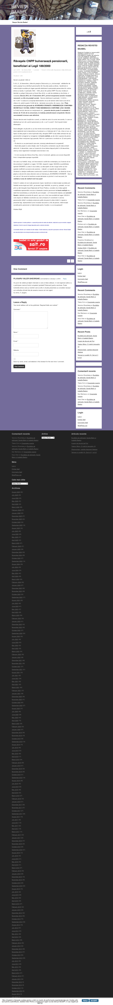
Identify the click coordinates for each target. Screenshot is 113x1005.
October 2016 (16, 847)
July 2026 (15, 495)
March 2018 (15, 796)
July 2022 (15, 639)
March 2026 (15, 507)
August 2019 (16, 745)
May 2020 (15, 717)
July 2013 (15, 961)
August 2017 (16, 817)
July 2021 (15, 675)
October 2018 (16, 775)
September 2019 (17, 742)
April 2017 (15, 829)
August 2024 (16, 564)
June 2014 (15, 931)
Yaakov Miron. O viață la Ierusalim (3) (83, 446)
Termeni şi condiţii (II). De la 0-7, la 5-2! (84, 452)
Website (16, 350)
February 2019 (16, 763)
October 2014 (16, 919)
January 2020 (16, 729)
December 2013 (17, 949)
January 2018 (16, 802)
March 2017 (15, 832)
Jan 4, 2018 (16, 70)
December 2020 (17, 696)
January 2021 (16, 693)
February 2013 (16, 976)
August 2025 (16, 528)
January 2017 (16, 838)
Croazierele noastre (93, 200)
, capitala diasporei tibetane (84, 449)
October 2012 (16, 988)
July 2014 (15, 928)
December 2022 (17, 624)
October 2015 (16, 883)
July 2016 (15, 856)
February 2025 (16, 546)
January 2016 (16, 874)
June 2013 (15, 964)
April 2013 (15, 970)
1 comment (36, 70)
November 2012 (17, 985)
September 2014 (17, 922)
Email (15, 341)
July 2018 (15, 784)
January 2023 (16, 621)
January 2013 (16, 979)
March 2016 (15, 868)
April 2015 (15, 901)
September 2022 (17, 633)
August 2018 (16, 781)
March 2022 (15, 651)
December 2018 (17, 769)
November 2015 (17, 880)
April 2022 (15, 648)
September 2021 (17, 669)
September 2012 (17, 991)
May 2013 (15, 967)
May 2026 (15, 501)
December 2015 (17, 877)
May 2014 (15, 934)
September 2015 (17, 886)
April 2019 (15, 756)
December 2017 (17, 805)
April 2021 (15, 684)
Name (15, 332)
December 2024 (17, 552)
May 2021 (15, 681)
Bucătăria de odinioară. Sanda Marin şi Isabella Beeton (88, 194)
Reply (65, 279)
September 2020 (17, 705)
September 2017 (17, 814)
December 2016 (17, 841)
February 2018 (16, 799)
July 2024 (15, 567)
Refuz (85, 1000)
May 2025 (15, 537)
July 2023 (15, 603)
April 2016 (15, 865)
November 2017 (17, 808)
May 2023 (15, 609)
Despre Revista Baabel (20, 22)
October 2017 (16, 811)
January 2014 (16, 946)
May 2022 (15, 645)
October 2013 (16, 955)
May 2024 (15, 573)
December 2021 (17, 660)
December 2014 (17, 913)
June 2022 (15, 642)
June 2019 (15, 750)
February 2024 (16, 582)
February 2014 (16, 943)
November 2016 (17, 844)
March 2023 (15, 615)
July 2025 (15, 531)
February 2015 (16, 907)
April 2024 (15, 576)
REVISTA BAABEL (19, 9)
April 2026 (15, 504)
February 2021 (16, 690)
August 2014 (16, 925)
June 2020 (15, 714)
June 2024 (15, 570)
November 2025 (17, 519)
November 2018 (17, 772)
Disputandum (57, 70)
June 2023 (15, 606)
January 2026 (16, 513)
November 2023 (17, 591)
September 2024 (17, 561)
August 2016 (16, 853)
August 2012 (16, 994)
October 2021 (16, 666)
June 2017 (15, 823)
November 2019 (17, 735)
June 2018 (15, 787)
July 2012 (15, 997)
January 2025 (16, 549)
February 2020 (16, 726)
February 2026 (16, 510)
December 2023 (17, 588)
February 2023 (16, 618)
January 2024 (16, 585)
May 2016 (15, 862)
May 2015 (15, 898)
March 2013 (15, 973)
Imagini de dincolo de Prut (86, 341)
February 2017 (16, 835)
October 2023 (16, 594)
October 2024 (16, 558)
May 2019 (15, 753)
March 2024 (15, 579)
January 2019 (16, 766)
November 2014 (17, 916)
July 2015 (15, 892)
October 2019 (16, 739)
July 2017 (15, 820)
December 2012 (17, 982)
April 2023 (15, 612)
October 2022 (16, 630)
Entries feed (81, 276)
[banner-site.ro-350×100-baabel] (31, 245)
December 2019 (17, 732)
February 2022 (16, 654)
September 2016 (17, 850)
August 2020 (16, 708)
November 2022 (17, 627)
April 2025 (15, 540)
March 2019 (15, 759)
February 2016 (16, 871)
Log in (80, 273)
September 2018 (17, 778)
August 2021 (16, 672)
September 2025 (17, 525)
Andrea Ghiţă (27, 70)
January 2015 (16, 910)
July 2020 (15, 711)
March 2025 (15, 543)
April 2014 (15, 937)
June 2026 (15, 498)
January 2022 (16, 657)
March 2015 (15, 904)
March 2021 (15, 687)
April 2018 (15, 793)
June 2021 (15, 678)
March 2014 (15, 940)
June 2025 (15, 534)
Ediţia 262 (64, 70)
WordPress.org (82, 282)
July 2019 (15, 747)
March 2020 (15, 723)
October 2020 (16, 702)
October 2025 (16, 522)
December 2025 (17, 516)
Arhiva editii (50, 70)
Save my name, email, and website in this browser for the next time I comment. (38, 361)
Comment (17, 309)
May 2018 (15, 790)
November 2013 (17, 952)
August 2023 (16, 600)
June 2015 (15, 895)
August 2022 (16, 636)
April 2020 (15, 720)
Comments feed (83, 279)
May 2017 (15, 826)
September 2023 (17, 597)
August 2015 (16, 889)
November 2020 (17, 699)
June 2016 (15, 859)
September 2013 (17, 958)
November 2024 (17, 555)
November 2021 (17, 663)
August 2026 (16, 492)
